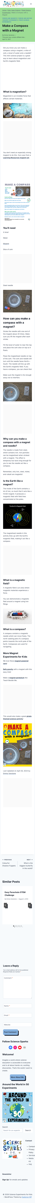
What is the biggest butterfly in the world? (26, 864)
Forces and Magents (9, 18)
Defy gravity (8, 669)
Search (5, 1127)
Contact (32, 1147)
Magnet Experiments (10, 20)
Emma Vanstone (9, 35)
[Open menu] (31, 3)
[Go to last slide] (5, 905)
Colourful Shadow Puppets (9, 863)
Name (7, 1006)
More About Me (17, 1077)
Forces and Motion (25, 18)
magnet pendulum (16, 678)
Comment (8, 978)
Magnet (6, 244)
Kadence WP (27, 1197)
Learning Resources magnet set (16, 158)
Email (7, 1015)
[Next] (29, 905)
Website (7, 1025)
